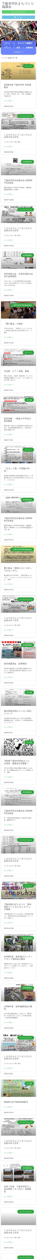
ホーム (7, 43)
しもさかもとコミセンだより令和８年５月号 (18, 1057)
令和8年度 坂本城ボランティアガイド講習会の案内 (18, 957)
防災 (18, 48)
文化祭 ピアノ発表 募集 (16, 371)
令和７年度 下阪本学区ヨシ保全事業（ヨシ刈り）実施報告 (17, 1189)
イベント (7, 48)
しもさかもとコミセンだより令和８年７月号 (18, 619)
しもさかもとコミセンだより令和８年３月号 (18, 1231)
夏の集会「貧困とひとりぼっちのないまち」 (18, 569)
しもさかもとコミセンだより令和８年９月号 (18, 135)
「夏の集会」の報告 (13, 323)
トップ (3, 58)
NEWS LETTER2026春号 (16, 1102)
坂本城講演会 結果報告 (15, 663)
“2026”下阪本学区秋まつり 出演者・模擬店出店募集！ (18, 762)
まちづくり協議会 (25, 43)
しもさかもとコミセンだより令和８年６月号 (18, 859)
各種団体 (29, 48)
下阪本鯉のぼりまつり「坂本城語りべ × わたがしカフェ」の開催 (18, 906)
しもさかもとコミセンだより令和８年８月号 (18, 229)
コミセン (17, 52)
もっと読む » (8, 101)
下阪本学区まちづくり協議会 (18, 5)
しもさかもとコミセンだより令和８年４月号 (18, 1142)
